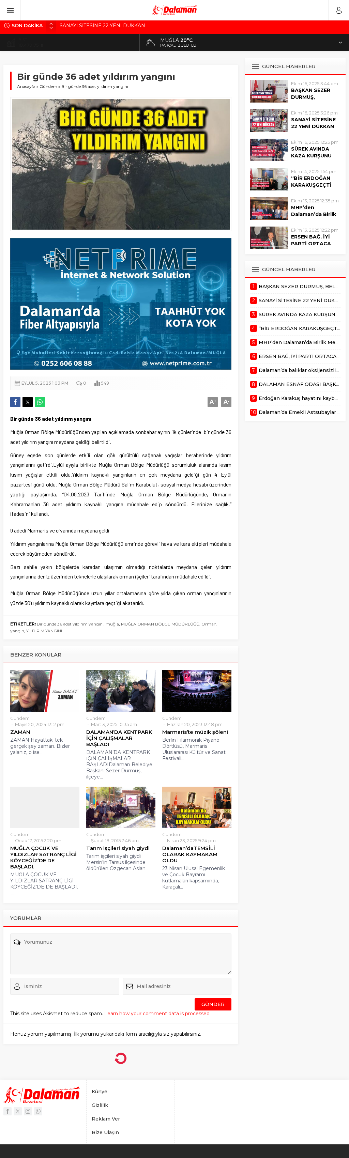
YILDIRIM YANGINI (44, 630)
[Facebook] (7, 1111)
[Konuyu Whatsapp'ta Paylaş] (40, 402)
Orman (208, 624)
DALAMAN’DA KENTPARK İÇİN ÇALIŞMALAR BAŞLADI (119, 738)
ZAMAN (20, 732)
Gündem (48, 86)
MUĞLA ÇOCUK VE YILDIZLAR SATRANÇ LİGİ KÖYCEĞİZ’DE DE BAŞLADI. (43, 857)
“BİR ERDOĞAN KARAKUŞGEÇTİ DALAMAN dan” (311, 185)
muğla (112, 624)
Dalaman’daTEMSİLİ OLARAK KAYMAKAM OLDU (189, 854)
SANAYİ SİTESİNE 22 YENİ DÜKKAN (313, 123)
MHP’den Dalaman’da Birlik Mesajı (313, 214)
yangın (17, 630)
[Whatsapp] (38, 1111)
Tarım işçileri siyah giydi (118, 848)
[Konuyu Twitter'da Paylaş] (27, 402)
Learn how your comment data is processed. (157, 1013)
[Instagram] (28, 1111)
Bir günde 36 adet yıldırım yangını (70, 624)
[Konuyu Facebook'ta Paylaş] (15, 402)
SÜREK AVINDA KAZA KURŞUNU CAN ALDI (113, 26)
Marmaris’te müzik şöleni (195, 732)
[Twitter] (18, 1111)
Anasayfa (26, 86)
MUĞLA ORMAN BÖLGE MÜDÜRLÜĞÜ (160, 624)
